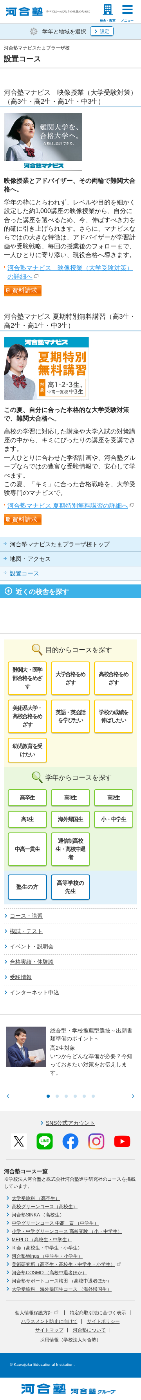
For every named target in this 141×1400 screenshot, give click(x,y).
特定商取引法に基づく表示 (98, 1312)
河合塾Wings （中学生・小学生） (47, 1256)
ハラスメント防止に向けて (49, 1321)
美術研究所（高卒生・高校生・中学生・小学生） (63, 1264)
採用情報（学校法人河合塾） (70, 1340)
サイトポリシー (103, 1321)
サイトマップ (49, 1330)
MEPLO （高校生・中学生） (42, 1239)
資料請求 (24, 290)
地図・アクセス (30, 559)
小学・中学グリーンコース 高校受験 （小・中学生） (67, 1231)
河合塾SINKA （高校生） (38, 1215)
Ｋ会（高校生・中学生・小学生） (47, 1248)
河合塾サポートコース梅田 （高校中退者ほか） (62, 1281)
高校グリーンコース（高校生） (45, 1206)
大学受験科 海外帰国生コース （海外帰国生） (62, 1289)
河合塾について (89, 1330)
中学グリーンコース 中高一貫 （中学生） (55, 1223)
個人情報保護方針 (33, 1312)
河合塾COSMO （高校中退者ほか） (49, 1272)
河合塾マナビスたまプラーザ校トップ (60, 544)
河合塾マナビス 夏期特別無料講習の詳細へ (67, 505)
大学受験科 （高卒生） (36, 1198)
